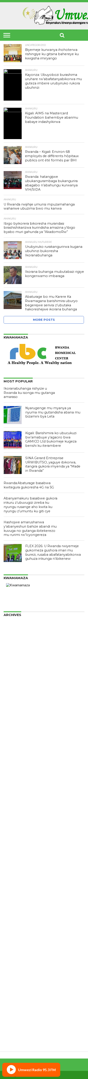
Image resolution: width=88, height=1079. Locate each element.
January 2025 (15, 690)
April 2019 (12, 924)
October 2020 (15, 866)
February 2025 (16, 686)
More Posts (44, 319)
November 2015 (17, 1039)
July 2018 (11, 956)
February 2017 (16, 1018)
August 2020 (14, 873)
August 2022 (14, 794)
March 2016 (13, 1036)
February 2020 (16, 888)
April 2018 (12, 967)
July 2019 (11, 913)
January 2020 (15, 891)
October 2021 (15, 830)
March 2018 (13, 971)
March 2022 (13, 812)
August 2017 (14, 996)
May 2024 (12, 719)
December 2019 (17, 895)
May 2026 (12, 632)
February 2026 (16, 643)
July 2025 (11, 668)
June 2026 (12, 629)
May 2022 (12, 805)
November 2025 (17, 654)
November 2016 (17, 1028)
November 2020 (17, 863)
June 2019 (12, 917)
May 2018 (12, 964)
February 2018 (16, 974)
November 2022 (17, 783)
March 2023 (13, 769)
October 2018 (15, 946)
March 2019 (13, 928)
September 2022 (17, 791)
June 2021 (12, 845)
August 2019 (14, 909)
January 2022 (15, 819)
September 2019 (17, 906)
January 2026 (15, 647)
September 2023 (17, 747)
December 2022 (17, 780)
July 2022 (11, 798)
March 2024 (13, 726)
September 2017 (17, 992)
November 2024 (17, 697)
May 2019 (12, 920)
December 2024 (17, 693)
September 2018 (17, 949)
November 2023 (17, 740)
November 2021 (17, 827)
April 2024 (12, 722)
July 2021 (11, 841)
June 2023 (12, 758)
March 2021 (13, 855)
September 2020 (17, 870)
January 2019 (15, 935)
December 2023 (17, 737)
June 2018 (12, 960)
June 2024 (12, 715)
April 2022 (12, 809)
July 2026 (11, 625)
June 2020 (12, 881)
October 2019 (15, 902)
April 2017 (12, 1010)
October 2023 (15, 744)
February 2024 (16, 729)
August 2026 (14, 621)
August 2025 (14, 665)
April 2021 (12, 852)
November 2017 (17, 985)
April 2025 (12, 679)
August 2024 (14, 708)
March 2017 (13, 1014)
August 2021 (14, 837)
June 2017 (12, 1003)
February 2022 (16, 816)
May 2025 (12, 675)
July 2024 (11, 711)
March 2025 (13, 683)
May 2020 (12, 884)
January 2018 (15, 978)
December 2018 (17, 938)
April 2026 (12, 636)
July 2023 (11, 755)
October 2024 (15, 701)
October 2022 (15, 787)
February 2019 (16, 931)
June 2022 (12, 801)
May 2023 (12, 762)
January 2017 (15, 1021)
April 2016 (12, 1032)
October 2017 (15, 989)
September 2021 (17, 834)
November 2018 (17, 942)
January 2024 (15, 733)
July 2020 (11, 877)
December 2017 (17, 982)
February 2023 (16, 773)
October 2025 (15, 657)
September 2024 (17, 704)
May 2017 (12, 1007)
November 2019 (17, 899)
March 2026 (13, 639)
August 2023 (14, 751)
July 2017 (11, 1000)
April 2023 (12, 765)
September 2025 (17, 661)
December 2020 (17, 859)
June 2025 (12, 672)
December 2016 (17, 1025)
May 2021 (12, 848)
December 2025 (17, 650)
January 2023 (15, 776)
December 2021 (17, 823)
